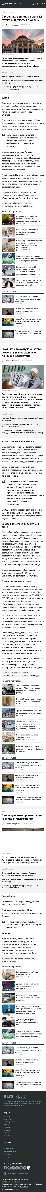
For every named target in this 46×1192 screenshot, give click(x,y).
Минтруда (35, 676)
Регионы (7, 1133)
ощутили (6, 941)
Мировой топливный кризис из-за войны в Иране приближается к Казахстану (28, 321)
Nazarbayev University (24, 206)
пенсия (6, 673)
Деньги (6, 1124)
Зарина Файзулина (13, 361)
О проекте (7, 1146)
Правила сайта (9, 1149)
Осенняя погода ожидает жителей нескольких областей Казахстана (28, 332)
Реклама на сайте (10, 1151)
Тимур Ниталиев (12, 25)
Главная (4, 12)
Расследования (9, 1122)
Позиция (7, 1130)
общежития (8, 206)
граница (19, 958)
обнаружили (8, 198)
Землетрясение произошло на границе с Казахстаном (26, 310)
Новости (7, 1116)
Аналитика (7, 1127)
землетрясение (10, 961)
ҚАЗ (38, 4)
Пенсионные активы (11, 676)
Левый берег (8, 1119)
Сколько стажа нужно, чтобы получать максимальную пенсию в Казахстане (28, 299)
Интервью (7, 1135)
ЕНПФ (26, 673)
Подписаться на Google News (17, 1173)
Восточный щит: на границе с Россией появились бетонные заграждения (19, 874)
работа (25, 676)
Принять (39, 1184)
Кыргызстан (8, 958)
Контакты (7, 1154)
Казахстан (18, 203)
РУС (43, 4)
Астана (28, 203)
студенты (7, 203)
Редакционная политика (12, 1157)
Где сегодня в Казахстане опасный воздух (21, 76)
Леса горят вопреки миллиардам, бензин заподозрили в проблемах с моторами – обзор (22, 432)
